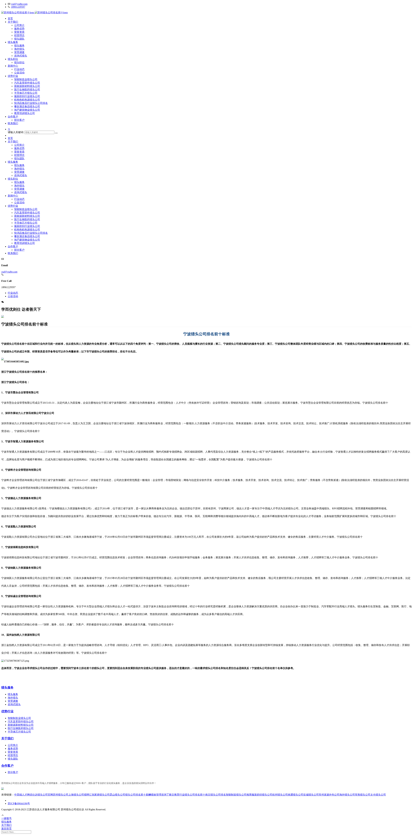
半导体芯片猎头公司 (25, 93)
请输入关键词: (16, 132)
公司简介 (19, 25)
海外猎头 (19, 49)
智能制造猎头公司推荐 (239, 794)
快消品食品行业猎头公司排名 (31, 103)
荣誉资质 (19, 32)
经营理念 (19, 35)
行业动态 (19, 69)
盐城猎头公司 (311, 794)
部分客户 (19, 120)
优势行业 (13, 76)
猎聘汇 (88, 794)
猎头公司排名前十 (135, 794)
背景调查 (19, 52)
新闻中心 (13, 65)
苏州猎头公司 (60, 794)
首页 (10, 18)
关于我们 (13, 21)
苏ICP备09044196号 (19, 803)
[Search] (56, 133)
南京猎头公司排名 (215, 794)
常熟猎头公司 (362, 794)
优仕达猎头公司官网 (41, 794)
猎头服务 (13, 42)
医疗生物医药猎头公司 (27, 89)
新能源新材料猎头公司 (27, 86)
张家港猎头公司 (101, 794)
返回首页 (6, 828)
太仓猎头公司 (378, 794)
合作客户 (13, 116)
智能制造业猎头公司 (25, 79)
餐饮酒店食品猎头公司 (27, 106)
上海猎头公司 (76, 794)
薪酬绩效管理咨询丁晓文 (160, 794)
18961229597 (18, 6)
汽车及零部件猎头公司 (27, 82)
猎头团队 (19, 38)
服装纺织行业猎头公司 (27, 96)
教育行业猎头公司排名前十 (189, 794)
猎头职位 (13, 59)
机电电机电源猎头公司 (27, 99)
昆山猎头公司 (117, 794)
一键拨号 (6, 818)
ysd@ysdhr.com (19, 4)
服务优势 (19, 28)
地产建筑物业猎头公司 (27, 109)
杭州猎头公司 (280, 794)
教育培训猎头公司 (24, 113)
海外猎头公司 (347, 794)
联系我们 (13, 123)
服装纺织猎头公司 (262, 794)
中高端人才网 (22, 794)
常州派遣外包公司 (329, 794)
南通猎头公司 (295, 794)
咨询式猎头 (20, 55)
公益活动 (19, 72)
